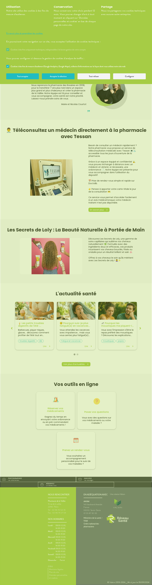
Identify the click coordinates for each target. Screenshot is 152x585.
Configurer (129, 76)
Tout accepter (22, 76)
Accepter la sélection (58, 76)
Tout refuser (94, 76)
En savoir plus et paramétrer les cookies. (24, 33)
